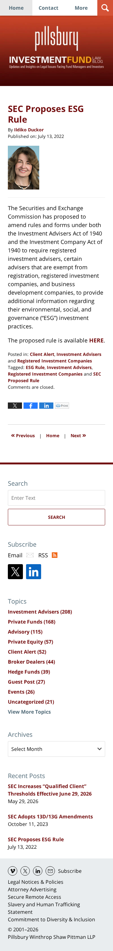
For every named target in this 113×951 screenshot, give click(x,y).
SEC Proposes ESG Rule (36, 839)
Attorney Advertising (32, 889)
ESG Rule (35, 367)
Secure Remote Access (34, 896)
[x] (25, 871)
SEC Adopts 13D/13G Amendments (50, 816)
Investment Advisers (78, 354)
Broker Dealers (31, 661)
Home (16, 7)
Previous (23, 435)
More (81, 7)
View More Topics (29, 711)
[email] (50, 871)
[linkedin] (37, 871)
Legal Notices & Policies (35, 881)
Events (21, 691)
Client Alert (42, 354)
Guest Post (26, 681)
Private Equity (30, 641)
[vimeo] (12, 871)
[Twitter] (15, 571)
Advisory (25, 631)
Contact (48, 7)
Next (78, 435)
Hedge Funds (29, 671)
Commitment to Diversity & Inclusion (51, 919)
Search (56, 517)
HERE (96, 340)
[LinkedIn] (33, 571)
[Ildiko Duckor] (26, 168)
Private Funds (31, 621)
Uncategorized (31, 701)
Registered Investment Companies (54, 361)
